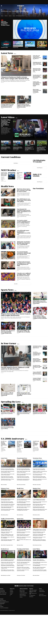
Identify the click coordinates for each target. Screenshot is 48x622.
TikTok (11, 594)
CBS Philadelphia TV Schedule (39, 161)
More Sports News (20, 545)
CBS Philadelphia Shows (20, 15)
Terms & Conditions (23, 595)
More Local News (4, 484)
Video (14, 15)
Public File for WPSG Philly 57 (32, 591)
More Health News (20, 514)
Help (1, 605)
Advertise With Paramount (4, 601)
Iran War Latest (2, 591)
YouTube (11, 590)
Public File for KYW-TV (33, 590)
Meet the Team (22, 590)
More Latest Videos (36, 575)
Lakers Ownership (3, 594)
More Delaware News (4, 514)
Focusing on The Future (21, 575)
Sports (10, 15)
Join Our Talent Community (2, 603)
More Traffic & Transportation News (7, 545)
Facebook (11, 591)
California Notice (42, 591)
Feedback (1, 606)
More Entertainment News (37, 545)
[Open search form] (46, 5)
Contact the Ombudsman (4, 607)
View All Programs (39, 167)
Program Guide (22, 591)
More (15, 53)
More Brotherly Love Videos (5, 575)
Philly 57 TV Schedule (37, 175)
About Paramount (3, 600)
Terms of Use (41, 594)
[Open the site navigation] (7, 5)
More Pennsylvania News (21, 484)
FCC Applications (32, 595)
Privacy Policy (41, 590)
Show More (15, 283)
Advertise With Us (23, 594)
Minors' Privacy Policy (42, 595)
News (2, 15)
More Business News (36, 514)
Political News (2, 590)
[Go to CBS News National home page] (20, 5)
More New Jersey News (37, 484)
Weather (6, 15)
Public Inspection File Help (32, 593)
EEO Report (31, 596)
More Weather (16, 163)
